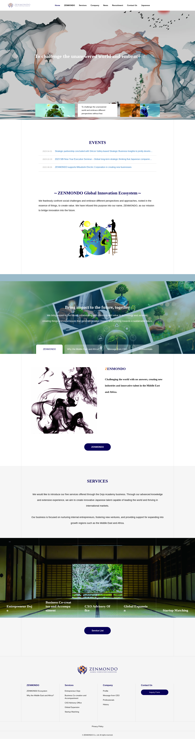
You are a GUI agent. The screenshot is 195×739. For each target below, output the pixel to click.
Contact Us (132, 5)
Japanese (145, 5)
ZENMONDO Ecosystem (37, 691)
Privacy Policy (97, 726)
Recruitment (117, 5)
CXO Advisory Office (73, 703)
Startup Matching (72, 712)
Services (83, 5)
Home (57, 5)
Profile (105, 691)
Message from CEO (111, 695)
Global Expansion (72, 707)
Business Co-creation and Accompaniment (75, 696)
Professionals (108, 700)
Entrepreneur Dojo (72, 691)
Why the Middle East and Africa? (40, 695)
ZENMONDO (69, 5)
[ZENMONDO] (19, 5)
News (105, 5)
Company (95, 5)
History (106, 704)
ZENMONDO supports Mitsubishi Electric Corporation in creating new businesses (93, 167)
